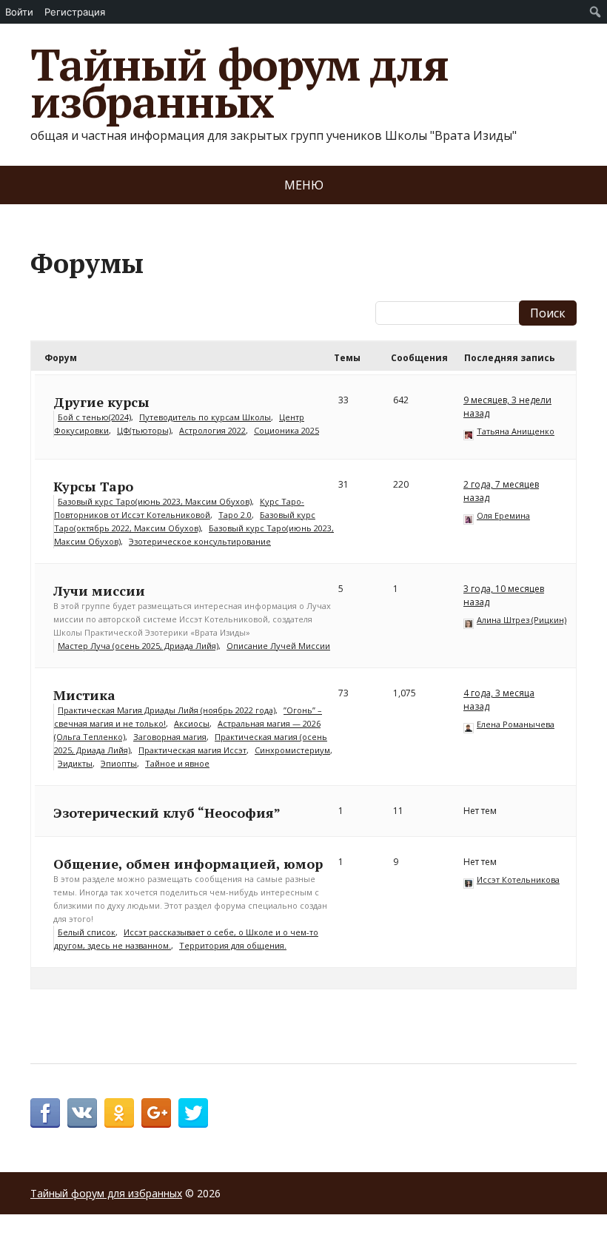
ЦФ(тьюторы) (144, 430)
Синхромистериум (292, 750)
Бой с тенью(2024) (94, 417)
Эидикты (75, 763)
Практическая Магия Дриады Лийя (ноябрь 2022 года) (166, 710)
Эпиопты (119, 763)
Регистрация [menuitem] (74, 12)
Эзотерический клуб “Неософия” (167, 812)
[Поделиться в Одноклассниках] (119, 1113)
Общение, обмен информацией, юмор (188, 863)
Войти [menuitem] (19, 12)
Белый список (86, 932)
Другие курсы (101, 402)
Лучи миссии (99, 590)
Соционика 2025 (286, 430)
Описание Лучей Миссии (278, 645)
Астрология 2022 (212, 430)
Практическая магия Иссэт (192, 750)
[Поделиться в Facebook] (45, 1113)
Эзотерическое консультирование (200, 541)
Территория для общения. (232, 945)
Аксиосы (191, 723)
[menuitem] (595, 12)
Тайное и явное (177, 763)
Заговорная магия (170, 736)
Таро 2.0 (235, 514)
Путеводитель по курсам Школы (205, 417)
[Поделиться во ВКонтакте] (82, 1113)
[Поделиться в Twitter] (193, 1113)
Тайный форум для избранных (239, 83)
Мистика (84, 695)
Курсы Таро (93, 486)
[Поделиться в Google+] (156, 1113)
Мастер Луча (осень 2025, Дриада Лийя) (138, 645)
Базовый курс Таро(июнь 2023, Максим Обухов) (155, 501)
